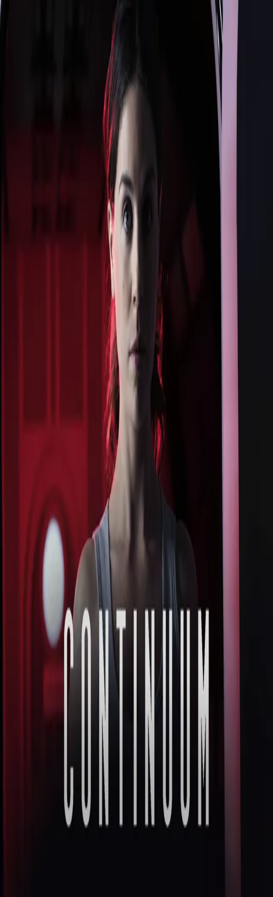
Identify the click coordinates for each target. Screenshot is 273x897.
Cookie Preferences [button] (29, 771)
